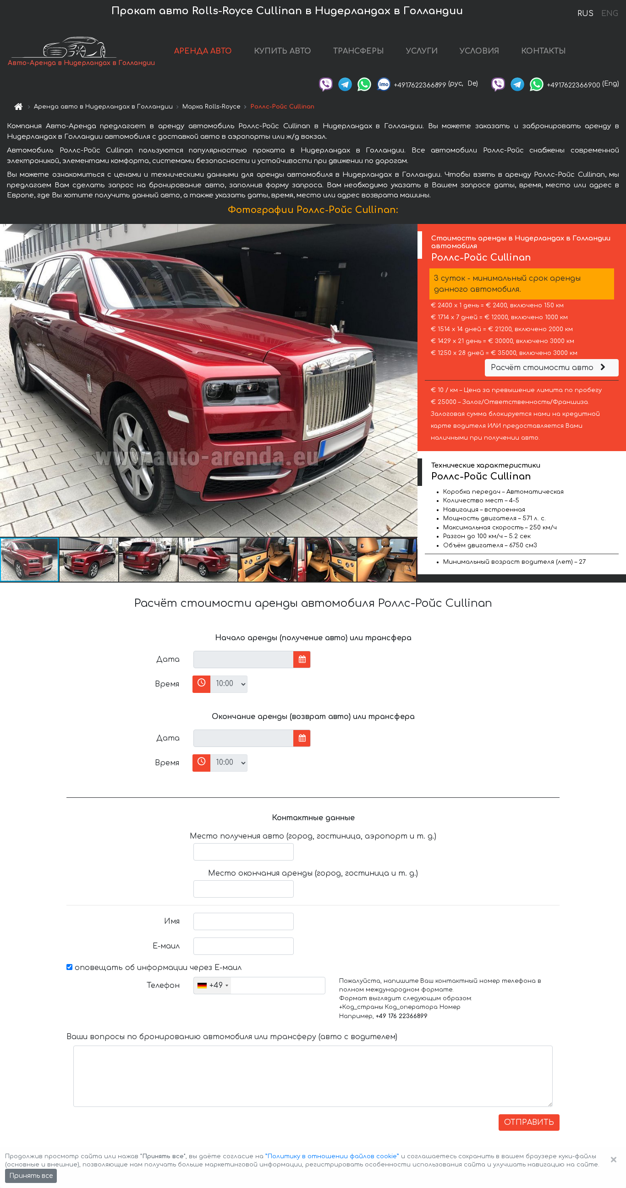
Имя (172, 921)
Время (167, 684)
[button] (89, 560)
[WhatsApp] (364, 83)
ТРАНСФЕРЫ (358, 51)
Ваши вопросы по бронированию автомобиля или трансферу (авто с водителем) (231, 1037)
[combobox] (212, 985)
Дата (168, 659)
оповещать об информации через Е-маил (157, 968)
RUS (585, 14)
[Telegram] (345, 83)
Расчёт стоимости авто (543, 368)
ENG (609, 14)
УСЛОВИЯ (479, 51)
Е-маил (166, 946)
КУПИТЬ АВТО (282, 51)
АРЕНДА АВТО (203, 51)
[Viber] (326, 83)
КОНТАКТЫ (543, 51)
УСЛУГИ (422, 51)
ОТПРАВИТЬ (529, 1122)
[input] (243, 659)
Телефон (163, 985)
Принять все (31, 1175)
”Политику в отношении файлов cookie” (332, 1156)
